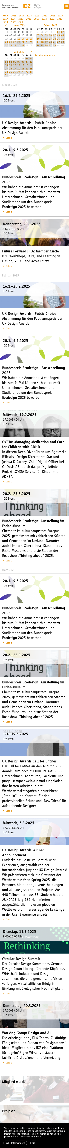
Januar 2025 (19, 25)
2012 (52, 19)
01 (58, 32)
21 (10, 42)
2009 (13, 22)
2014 (44, 19)
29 (14, 45)
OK (33, 1143)
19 (31, 38)
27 (6, 45)
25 (26, 42)
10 (38, 38)
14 (54, 38)
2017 (20, 19)
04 (42, 35)
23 (18, 42)
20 (6, 42)
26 (31, 42)
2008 (20, 22)
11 (42, 38)
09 (62, 35)
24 (22, 42)
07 (54, 35)
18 (26, 38)
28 (10, 45)
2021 (52, 15)
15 (58, 38)
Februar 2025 (50, 25)
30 (18, 45)
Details (9, 137)
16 (18, 38)
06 (50, 35)
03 (38, 35)
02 (62, 32)
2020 (60, 15)
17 (22, 38)
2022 (44, 15)
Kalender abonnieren (44, 55)
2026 (13, 15)
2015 (36, 19)
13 (50, 38)
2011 (59, 19)
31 (22, 45)
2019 (5, 19)
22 (14, 42)
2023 (36, 15)
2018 (13, 19)
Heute (5, 15)
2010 (5, 22)
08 (58, 35)
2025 (21, 15)
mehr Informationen (15, 1143)
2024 (29, 15)
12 (46, 38)
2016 (28, 19)
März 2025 (19, 52)
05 (46, 35)
